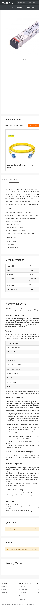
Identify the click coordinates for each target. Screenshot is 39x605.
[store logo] (8, 2)
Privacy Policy (23, 599)
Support (19, 7)
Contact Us (5, 589)
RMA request (22, 596)
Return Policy (22, 586)
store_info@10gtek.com (15, 393)
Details (4, 180)
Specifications (14, 180)
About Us (4, 586)
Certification (5, 592)
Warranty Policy (23, 589)
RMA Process (22, 592)
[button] (22, 59)
